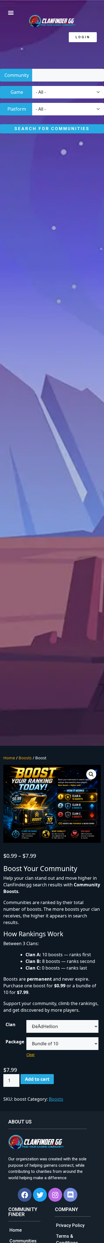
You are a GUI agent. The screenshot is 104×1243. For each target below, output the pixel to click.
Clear (30, 1054)
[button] (83, 37)
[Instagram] (55, 1195)
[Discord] (70, 1195)
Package (15, 1042)
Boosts (25, 757)
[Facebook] (25, 1195)
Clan (11, 1024)
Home (9, 757)
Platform (16, 109)
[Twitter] (40, 1195)
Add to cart (37, 1079)
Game (17, 92)
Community (16, 75)
